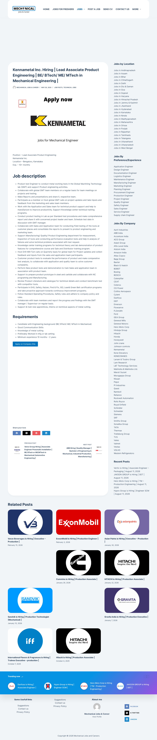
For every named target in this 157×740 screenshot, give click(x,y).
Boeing (117, 272)
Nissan (117, 379)
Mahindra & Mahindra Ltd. (126, 369)
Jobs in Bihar (120, 77)
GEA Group (119, 317)
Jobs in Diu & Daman (123, 86)
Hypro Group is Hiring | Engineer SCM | (64, 686)
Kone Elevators (121, 353)
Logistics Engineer (122, 176)
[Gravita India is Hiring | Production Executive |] (127, 600)
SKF (115, 417)
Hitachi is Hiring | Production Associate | (75, 657)
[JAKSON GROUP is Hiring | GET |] (120, 686)
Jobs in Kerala (120, 115)
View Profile (97, 717)
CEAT (116, 281)
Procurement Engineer (124, 192)
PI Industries (119, 385)
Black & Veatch (121, 265)
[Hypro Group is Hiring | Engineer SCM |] (48, 686)
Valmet (117, 443)
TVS (116, 437)
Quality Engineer (121, 202)
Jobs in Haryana (121, 96)
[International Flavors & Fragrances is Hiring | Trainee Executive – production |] (30, 640)
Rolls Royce (119, 401)
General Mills (120, 320)
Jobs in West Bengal (123, 148)
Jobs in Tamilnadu (122, 135)
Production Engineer (123, 195)
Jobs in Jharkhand (122, 106)
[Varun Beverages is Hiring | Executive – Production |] (30, 522)
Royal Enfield (120, 404)
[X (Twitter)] (27, 433)
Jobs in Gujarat (121, 93)
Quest (116, 388)
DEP (116, 301)
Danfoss (117, 298)
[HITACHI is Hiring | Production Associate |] (127, 562)
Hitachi (117, 333)
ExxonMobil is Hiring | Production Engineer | (77, 538)
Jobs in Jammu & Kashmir (126, 102)
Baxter (117, 262)
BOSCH (117, 275)
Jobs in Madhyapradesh (125, 119)
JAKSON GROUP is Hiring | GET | (129, 474)
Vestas (117, 447)
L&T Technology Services (125, 366)
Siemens (118, 414)
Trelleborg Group (122, 434)
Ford (116, 314)
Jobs (79, 9)
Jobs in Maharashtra (123, 122)
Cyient (117, 294)
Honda (117, 336)
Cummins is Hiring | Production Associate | (76, 579)
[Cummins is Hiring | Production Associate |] (78, 562)
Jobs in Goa (119, 89)
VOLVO (117, 450)
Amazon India (120, 252)
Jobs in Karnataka (122, 112)
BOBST (117, 268)
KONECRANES (120, 356)
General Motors (121, 323)
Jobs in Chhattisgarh (123, 80)
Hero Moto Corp (121, 327)
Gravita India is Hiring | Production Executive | (126, 617)
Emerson (118, 304)
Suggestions (23, 705)
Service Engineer (121, 212)
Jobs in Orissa (120, 125)
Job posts (58, 87)
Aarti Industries (121, 230)
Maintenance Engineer (124, 179)
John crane (119, 343)
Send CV (108, 9)
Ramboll (117, 392)
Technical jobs (69, 87)
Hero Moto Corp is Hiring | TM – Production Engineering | (101, 686)
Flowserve (118, 307)
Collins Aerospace (122, 291)
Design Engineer (121, 169)
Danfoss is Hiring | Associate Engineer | (27, 686)
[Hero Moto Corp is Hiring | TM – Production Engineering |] (84, 686)
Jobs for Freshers (63, 9)
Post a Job (94, 9)
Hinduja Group (120, 330)
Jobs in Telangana (122, 138)
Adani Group (119, 243)
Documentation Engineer (125, 173)
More (135, 9)
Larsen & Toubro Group (124, 359)
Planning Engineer (122, 189)
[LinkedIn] (46, 433)
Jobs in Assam (120, 73)
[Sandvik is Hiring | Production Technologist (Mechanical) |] (30, 600)
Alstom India (119, 249)
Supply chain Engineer (124, 215)
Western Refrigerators (124, 453)
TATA (116, 427)
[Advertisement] (78, 36)
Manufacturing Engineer (125, 182)
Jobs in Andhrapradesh (124, 70)
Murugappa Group (122, 375)
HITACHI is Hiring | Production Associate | (124, 579)
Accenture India (121, 236)
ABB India (118, 233)
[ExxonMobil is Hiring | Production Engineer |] (78, 522)
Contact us (122, 9)
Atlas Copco (119, 255)
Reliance (118, 395)
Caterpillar (119, 278)
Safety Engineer (121, 205)
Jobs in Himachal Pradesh (126, 99)
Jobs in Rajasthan (122, 132)
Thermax (118, 430)
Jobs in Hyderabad (122, 109)
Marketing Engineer (123, 186)
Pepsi (116, 382)
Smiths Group (120, 421)
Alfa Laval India (121, 246)
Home (46, 9)
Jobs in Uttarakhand (123, 141)
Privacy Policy (23, 712)
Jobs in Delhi (120, 83)
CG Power (118, 288)
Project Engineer (121, 199)
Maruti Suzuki (120, 372)
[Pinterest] (36, 433)
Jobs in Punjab (120, 128)
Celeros (117, 285)
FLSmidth (118, 311)
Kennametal (119, 349)
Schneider (118, 411)
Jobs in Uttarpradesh (123, 145)
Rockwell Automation (124, 398)
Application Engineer (123, 166)
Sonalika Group (121, 424)
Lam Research (120, 362)
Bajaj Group (119, 259)
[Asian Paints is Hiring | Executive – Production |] (127, 522)
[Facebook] (17, 433)
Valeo (116, 440)
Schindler (118, 408)
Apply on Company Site (25, 344)
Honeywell (119, 340)
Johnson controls (122, 346)
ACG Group (119, 239)
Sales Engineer (120, 208)
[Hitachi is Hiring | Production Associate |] (78, 640)
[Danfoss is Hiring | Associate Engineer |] (11, 686)
